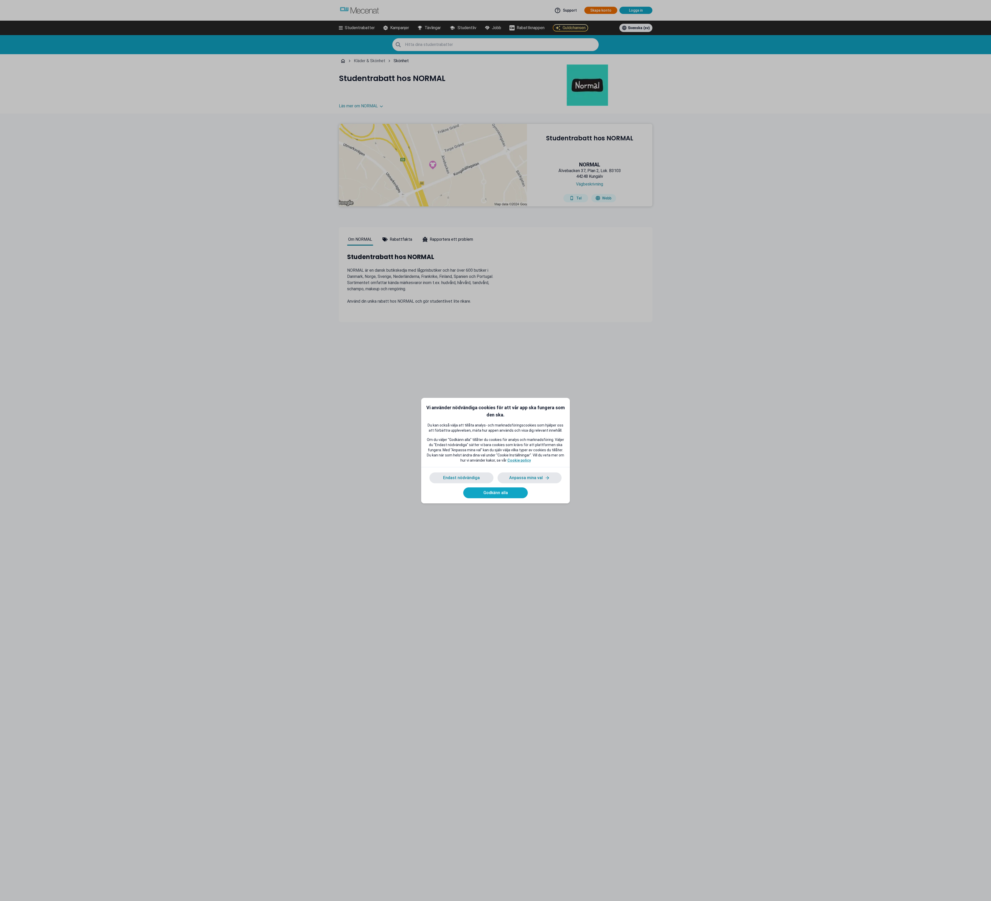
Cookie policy (519, 460)
